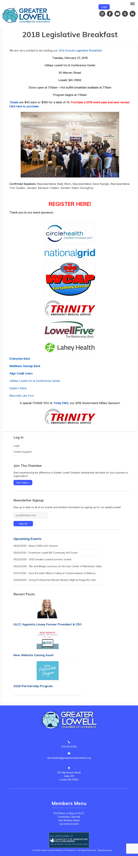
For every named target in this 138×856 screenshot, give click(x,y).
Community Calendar (69, 816)
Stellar (109, 850)
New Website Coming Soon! (33, 655)
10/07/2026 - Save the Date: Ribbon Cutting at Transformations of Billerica (54, 573)
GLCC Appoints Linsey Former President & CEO (47, 624)
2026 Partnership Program (33, 686)
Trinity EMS (60, 403)
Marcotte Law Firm (21, 395)
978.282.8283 (69, 746)
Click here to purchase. (24, 106)
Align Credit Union (21, 373)
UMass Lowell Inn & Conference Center (34, 381)
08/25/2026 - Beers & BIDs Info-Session (35, 545)
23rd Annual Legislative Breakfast (80, 50)
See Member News (69, 820)
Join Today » (23, 482)
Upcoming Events (27, 539)
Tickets (14, 102)
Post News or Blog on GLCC (69, 813)
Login (104, 7)
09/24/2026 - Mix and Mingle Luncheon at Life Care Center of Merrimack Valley (57, 566)
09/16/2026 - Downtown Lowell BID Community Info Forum (45, 552)
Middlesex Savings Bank (24, 366)
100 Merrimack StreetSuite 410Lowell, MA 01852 (69, 776)
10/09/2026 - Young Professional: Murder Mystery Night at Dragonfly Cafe (54, 579)
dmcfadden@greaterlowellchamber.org (69, 757)
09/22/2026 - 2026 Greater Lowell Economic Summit (42, 559)
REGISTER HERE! (70, 204)
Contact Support (22, 451)
